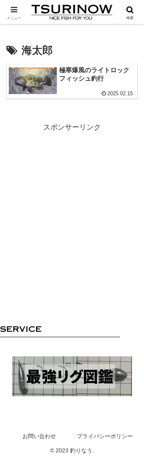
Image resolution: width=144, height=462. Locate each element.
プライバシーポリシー (105, 436)
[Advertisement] (72, 205)
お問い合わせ (39, 436)
